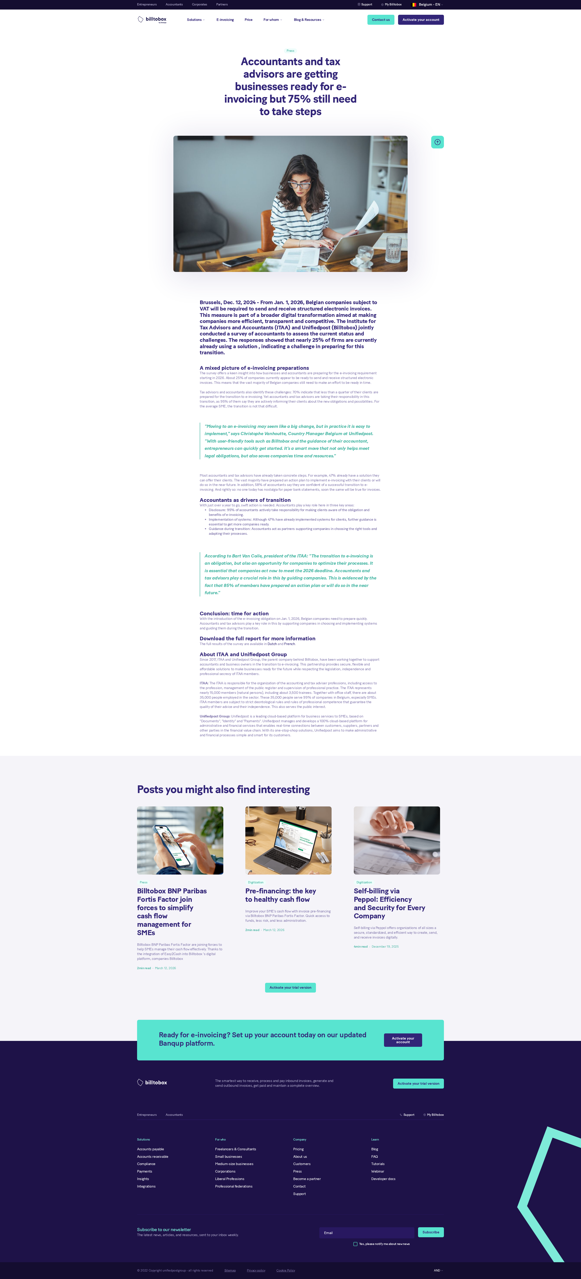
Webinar (377, 1171)
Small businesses (228, 1156)
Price (249, 19)
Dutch (272, 644)
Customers (301, 1164)
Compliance (146, 1164)
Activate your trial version (290, 987)
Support (299, 1194)
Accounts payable (150, 1149)
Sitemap (230, 1270)
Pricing (298, 1149)
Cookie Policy (285, 1270)
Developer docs (383, 1179)
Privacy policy (256, 1270)
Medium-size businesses (234, 1164)
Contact (299, 1186)
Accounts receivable (152, 1156)
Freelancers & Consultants (235, 1149)
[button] (425, 5)
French (289, 644)
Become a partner (307, 1179)
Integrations (146, 1186)
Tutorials (377, 1164)
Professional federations (233, 1186)
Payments (144, 1171)
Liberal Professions (229, 1179)
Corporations (225, 1171)
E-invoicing (225, 19)
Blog (374, 1149)
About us (300, 1156)
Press (297, 1171)
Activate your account (421, 19)
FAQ (374, 1156)
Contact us (381, 19)
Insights (143, 1179)
